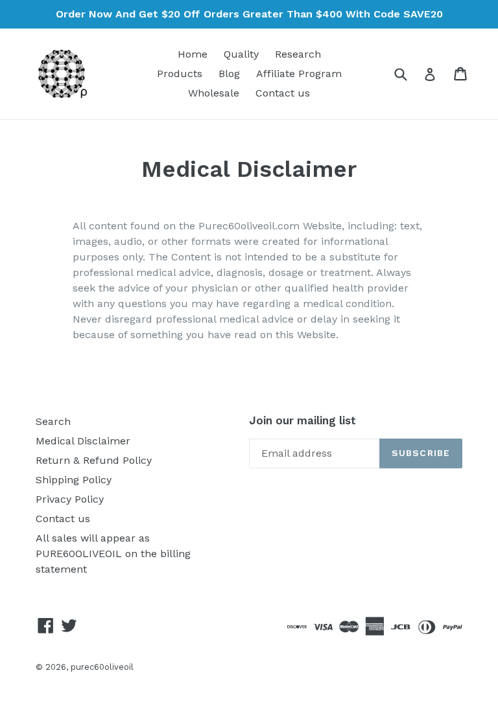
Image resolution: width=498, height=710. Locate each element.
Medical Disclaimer (83, 441)
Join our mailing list (302, 420)
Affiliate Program (299, 73)
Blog (229, 73)
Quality (241, 54)
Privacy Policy (70, 499)
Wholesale (213, 93)
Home (193, 54)
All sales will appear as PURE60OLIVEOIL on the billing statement (113, 553)
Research (298, 54)
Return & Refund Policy (94, 460)
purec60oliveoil (102, 667)
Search (53, 421)
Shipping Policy (74, 480)
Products (179, 73)
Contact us (282, 93)
